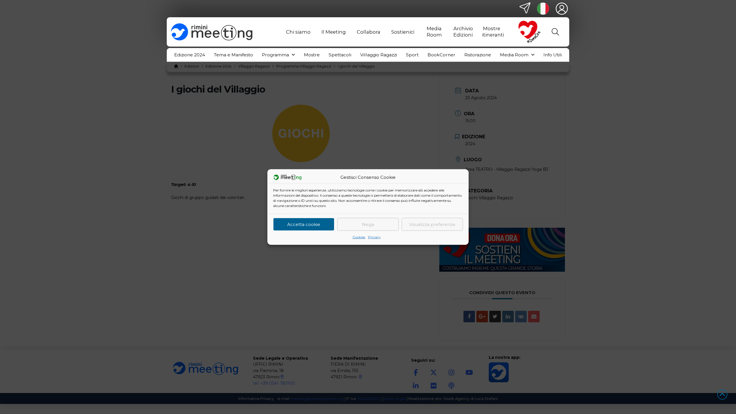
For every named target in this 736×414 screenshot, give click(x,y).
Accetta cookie (303, 224)
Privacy (374, 237)
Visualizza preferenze (432, 224)
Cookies (358, 237)
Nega (368, 224)
